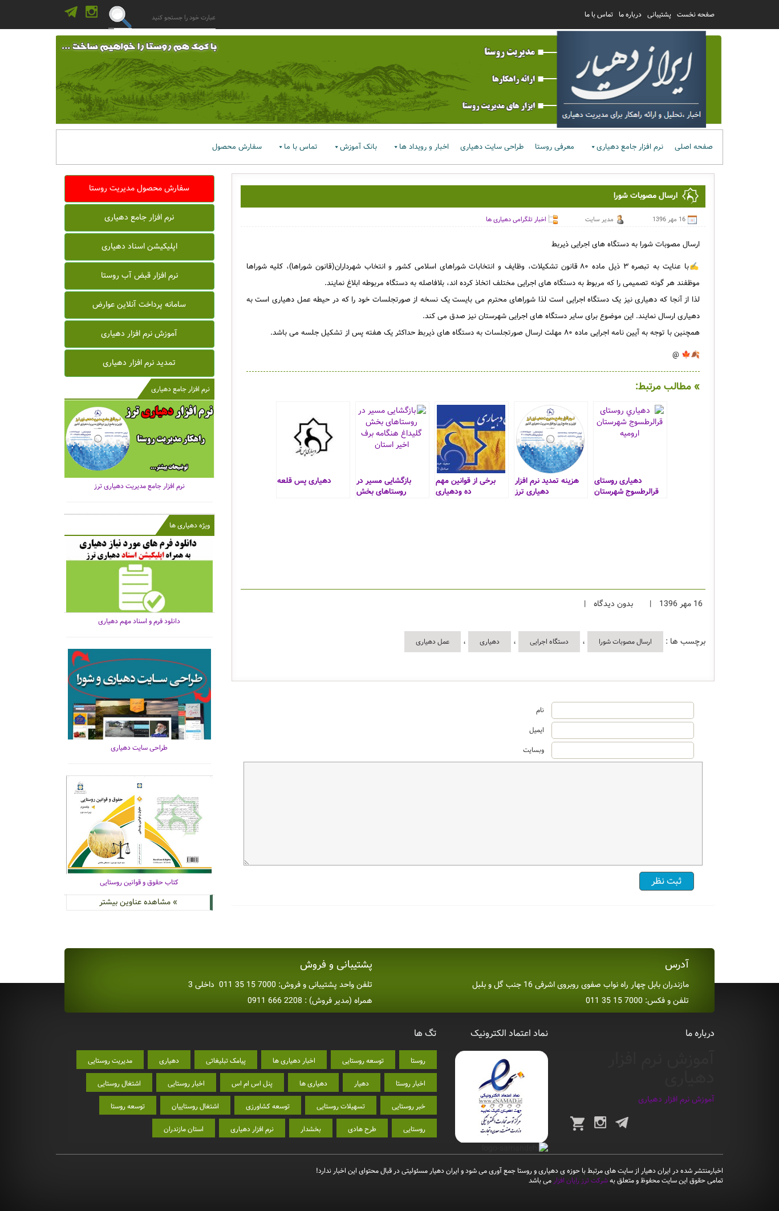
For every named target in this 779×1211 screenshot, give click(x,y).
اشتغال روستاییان (195, 1106)
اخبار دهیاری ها (294, 1060)
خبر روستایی (408, 1106)
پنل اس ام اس (252, 1083)
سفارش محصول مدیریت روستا (139, 188)
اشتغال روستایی (119, 1083)
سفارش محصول (237, 147)
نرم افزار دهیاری (252, 1129)
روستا (418, 1060)
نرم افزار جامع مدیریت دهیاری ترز (139, 486)
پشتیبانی (659, 14)
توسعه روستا (128, 1106)
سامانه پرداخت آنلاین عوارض (139, 304)
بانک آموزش (358, 147)
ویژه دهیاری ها (189, 525)
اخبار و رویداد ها (424, 147)
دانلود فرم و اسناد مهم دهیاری (139, 621)
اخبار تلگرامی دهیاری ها (516, 219)
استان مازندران (184, 1129)
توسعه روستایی (363, 1060)
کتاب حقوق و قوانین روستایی (139, 882)
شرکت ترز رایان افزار (579, 1180)
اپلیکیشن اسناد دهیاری (139, 246)
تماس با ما (599, 14)
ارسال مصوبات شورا (625, 641)
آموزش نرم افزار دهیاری (139, 333)
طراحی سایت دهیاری (492, 147)
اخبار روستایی (186, 1083)
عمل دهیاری (432, 641)
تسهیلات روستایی (341, 1106)
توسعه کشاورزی (268, 1106)
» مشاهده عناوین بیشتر (138, 902)
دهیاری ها (313, 1083)
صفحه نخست (696, 14)
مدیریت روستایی (110, 1060)
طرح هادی (362, 1129)
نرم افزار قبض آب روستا (139, 275)
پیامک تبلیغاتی (226, 1060)
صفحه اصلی (694, 147)
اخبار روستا (410, 1083)
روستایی (414, 1129)
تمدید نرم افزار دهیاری (139, 362)
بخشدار (311, 1129)
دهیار (361, 1083)
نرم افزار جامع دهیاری (630, 147)
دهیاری (490, 641)
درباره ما (630, 14)
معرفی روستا (554, 147)
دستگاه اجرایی (549, 641)
